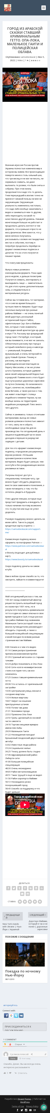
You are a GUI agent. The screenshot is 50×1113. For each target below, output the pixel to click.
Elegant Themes (24, 1099)
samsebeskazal (28, 56)
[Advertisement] (25, 134)
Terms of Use (18, 1106)
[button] (6, 1017)
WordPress (25, 1102)
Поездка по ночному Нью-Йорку (22, 973)
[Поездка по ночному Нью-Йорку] (25, 955)
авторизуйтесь (10, 1005)
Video (20, 60)
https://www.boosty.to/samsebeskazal (24, 559)
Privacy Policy (32, 1106)
